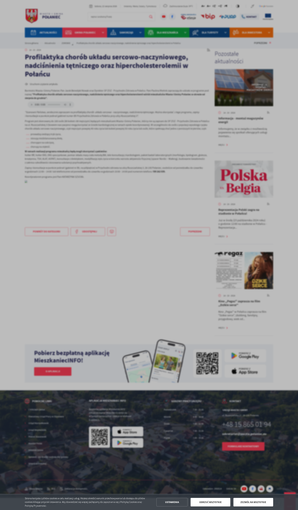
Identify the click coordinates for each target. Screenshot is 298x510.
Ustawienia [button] (172, 502)
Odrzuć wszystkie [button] (210, 502)
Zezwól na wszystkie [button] (253, 502)
